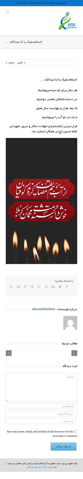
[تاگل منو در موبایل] (8, 12)
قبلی (20, 62)
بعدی (11, 62)
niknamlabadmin (43, 309)
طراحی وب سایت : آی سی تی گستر (41, 467)
